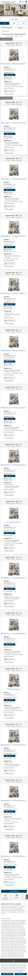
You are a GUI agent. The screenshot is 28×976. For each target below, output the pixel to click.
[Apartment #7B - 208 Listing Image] (14, 513)
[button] (20, 2)
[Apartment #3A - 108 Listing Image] (14, 792)
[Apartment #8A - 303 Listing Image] (14, 680)
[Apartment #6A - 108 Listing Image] (14, 55)
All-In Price (10, 74)
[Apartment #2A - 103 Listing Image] (14, 285)
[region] (14, 969)
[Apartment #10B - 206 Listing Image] (14, 848)
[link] (21, 86)
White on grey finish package (12, 142)
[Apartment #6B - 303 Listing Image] (14, 170)
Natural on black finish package (13, 83)
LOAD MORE (13, 891)
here (21, 971)
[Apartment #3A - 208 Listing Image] (14, 227)
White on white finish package (12, 314)
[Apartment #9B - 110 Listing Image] (14, 114)
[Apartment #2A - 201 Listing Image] (14, 342)
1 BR (4, 23)
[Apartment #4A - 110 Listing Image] (14, 736)
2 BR (14, 23)
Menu (23, 1)
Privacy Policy (20, 970)
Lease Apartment (10, 91)
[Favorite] (19, 42)
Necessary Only (7, 974)
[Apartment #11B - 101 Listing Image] (14, 399)
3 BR (23, 23)
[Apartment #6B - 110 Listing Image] (14, 569)
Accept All (21, 974)
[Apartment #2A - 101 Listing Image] (14, 625)
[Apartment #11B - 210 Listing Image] (14, 456)
